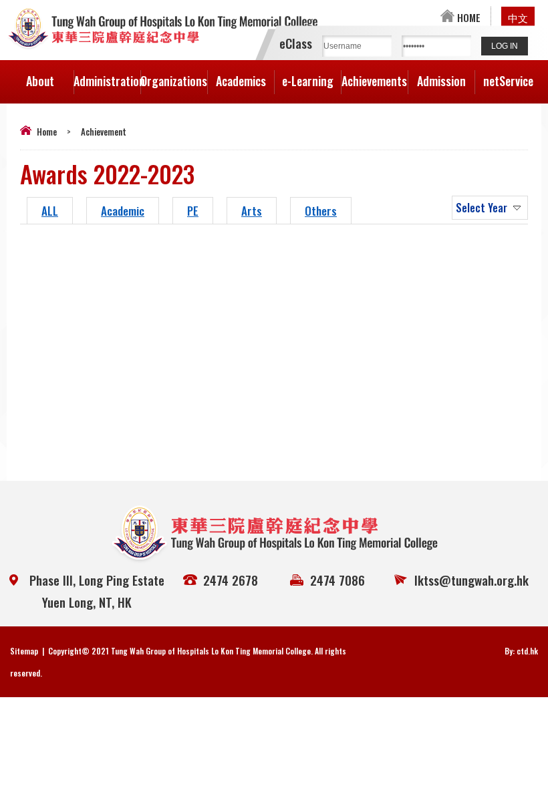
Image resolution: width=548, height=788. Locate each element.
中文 (518, 17)
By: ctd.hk (521, 650)
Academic (122, 210)
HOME (467, 17)
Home (47, 131)
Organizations (173, 80)
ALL (49, 210)
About (40, 80)
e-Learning (307, 80)
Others (321, 210)
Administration (107, 80)
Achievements (374, 80)
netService (508, 80)
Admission (441, 80)
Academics (241, 80)
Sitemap (24, 650)
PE (192, 210)
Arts (251, 210)
